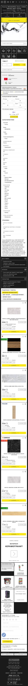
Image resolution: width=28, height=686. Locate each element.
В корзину (13, 116)
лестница (7, 190)
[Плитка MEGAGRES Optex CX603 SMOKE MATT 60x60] (14, 32)
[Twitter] (11, 679)
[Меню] (2, 2)
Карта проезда (14, 670)
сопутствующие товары (20, 593)
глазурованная (8, 182)
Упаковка (5, 93)
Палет (16, 103)
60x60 (6, 168)
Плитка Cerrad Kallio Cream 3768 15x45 (8, 654)
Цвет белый (6, 294)
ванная (6, 199)
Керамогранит (8, 147)
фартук (6, 208)
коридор (6, 195)
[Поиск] (26, 2)
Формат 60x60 (7, 296)
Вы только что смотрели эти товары (7, 568)
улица (6, 206)
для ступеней (8, 198)
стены (6, 201)
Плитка (6, 124)
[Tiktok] (19, 679)
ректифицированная (9, 180)
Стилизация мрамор (18, 294)
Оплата (4, 269)
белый (6, 173)
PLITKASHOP (14, 660)
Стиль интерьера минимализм (12, 299)
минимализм (7, 217)
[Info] (11, 2)
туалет (6, 204)
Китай (6, 138)
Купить (17, 64)
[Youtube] (14, 679)
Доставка (5, 258)
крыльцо (7, 193)
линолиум (12, 248)
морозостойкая (8, 177)
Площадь (5, 99)
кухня (6, 191)
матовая (7, 179)
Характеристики (19, 92)
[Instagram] (17, 679)
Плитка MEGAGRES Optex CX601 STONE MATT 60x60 (21, 654)
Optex (6, 133)
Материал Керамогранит (10, 292)
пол (5, 188)
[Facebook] (9, 679)
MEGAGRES (7, 129)
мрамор (6, 212)
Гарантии (5, 279)
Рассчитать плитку (8, 92)
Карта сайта (11, 663)
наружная (7, 186)
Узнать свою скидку (14, 43)
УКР (16, 665)
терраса (6, 203)
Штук (4, 103)
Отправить (7, 641)
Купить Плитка (14, 544)
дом (5, 196)
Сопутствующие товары (7, 563)
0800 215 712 (14, 675)
